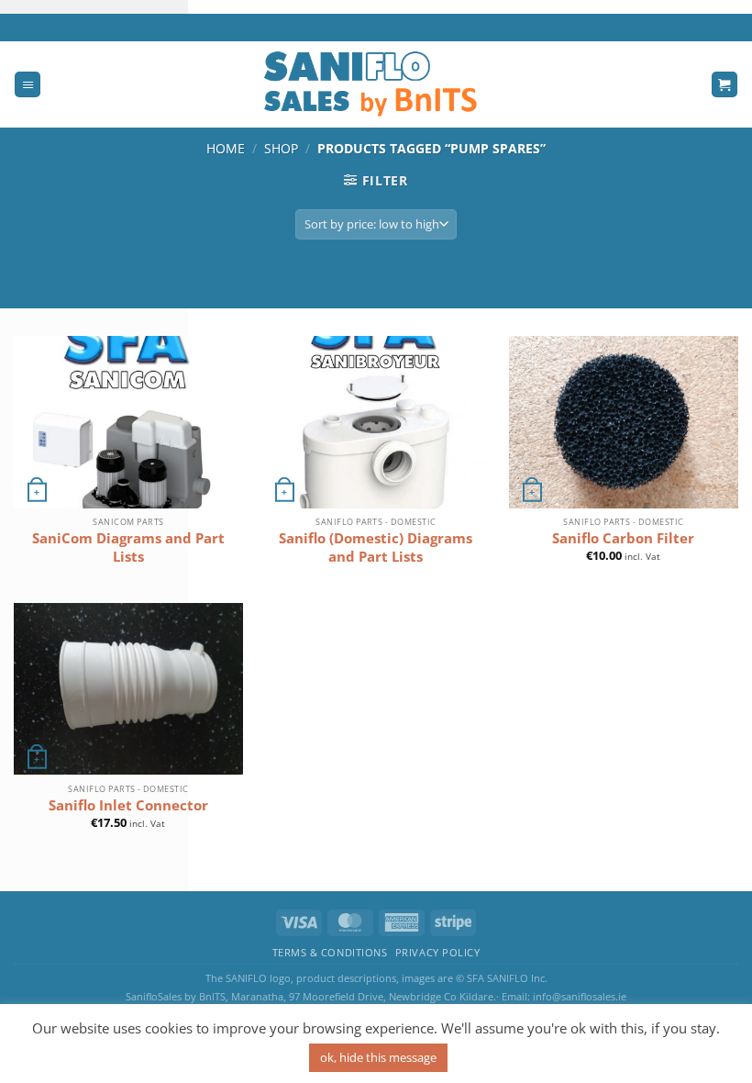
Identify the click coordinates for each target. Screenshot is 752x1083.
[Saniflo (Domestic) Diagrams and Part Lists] (376, 422)
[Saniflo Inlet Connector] (128, 689)
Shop (281, 148)
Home (225, 148)
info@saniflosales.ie (579, 996)
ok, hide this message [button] (378, 1057)
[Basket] (724, 85)
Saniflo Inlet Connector (128, 805)
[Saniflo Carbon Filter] (623, 422)
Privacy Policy (438, 952)
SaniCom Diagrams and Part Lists (128, 547)
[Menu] (27, 85)
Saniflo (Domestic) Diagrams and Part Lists (375, 547)
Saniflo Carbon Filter (623, 538)
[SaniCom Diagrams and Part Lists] (128, 422)
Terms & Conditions (330, 952)
